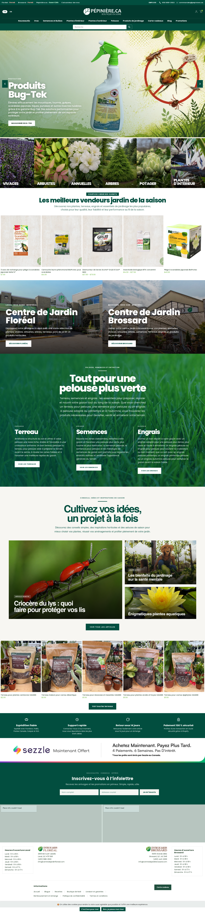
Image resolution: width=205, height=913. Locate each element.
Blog (169, 21)
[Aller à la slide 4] (25, 134)
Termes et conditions (98, 896)
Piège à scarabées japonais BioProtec (180, 270)
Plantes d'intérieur (75, 21)
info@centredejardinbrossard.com (153, 862)
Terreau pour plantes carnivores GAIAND (18, 695)
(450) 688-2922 (44, 859)
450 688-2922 (168, 3)
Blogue (47, 891)
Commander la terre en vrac (26, 123)
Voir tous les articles (102, 627)
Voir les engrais (149, 471)
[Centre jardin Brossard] (156, 850)
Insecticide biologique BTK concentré (139, 270)
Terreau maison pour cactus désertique (59, 695)
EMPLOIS (152, 3)
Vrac (36, 21)
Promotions (181, 21)
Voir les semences (89, 467)
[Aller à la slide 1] (10, 134)
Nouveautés (24, 21)
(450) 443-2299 (160, 859)
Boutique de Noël (74, 891)
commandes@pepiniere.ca (191, 3)
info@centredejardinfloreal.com (51, 862)
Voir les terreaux (27, 464)
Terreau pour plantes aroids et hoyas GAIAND (143, 695)
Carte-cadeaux (155, 21)
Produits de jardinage (133, 21)
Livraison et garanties (94, 891)
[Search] (129, 27)
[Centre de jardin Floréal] (47, 850)
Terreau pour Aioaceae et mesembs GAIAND (101, 695)
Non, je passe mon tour (113, 909)
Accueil (37, 891)
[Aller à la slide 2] (15, 134)
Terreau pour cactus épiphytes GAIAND (181, 695)
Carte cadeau (163, 887)
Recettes (58, 891)
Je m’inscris (149, 792)
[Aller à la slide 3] (21, 134)
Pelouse (115, 21)
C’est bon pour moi (89, 909)
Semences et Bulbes (52, 21)
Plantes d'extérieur (98, 21)
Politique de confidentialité (74, 896)
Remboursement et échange (46, 896)
